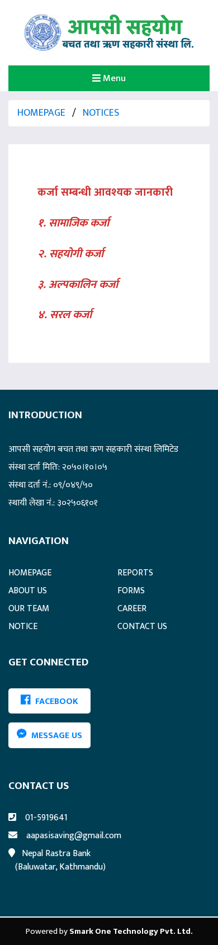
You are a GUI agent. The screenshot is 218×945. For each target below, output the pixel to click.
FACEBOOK (54, 700)
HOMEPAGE (41, 113)
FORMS (131, 590)
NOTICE (22, 626)
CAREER (131, 608)
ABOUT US (27, 590)
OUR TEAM (28, 608)
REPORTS (135, 572)
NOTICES (101, 113)
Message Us (54, 735)
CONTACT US (142, 626)
